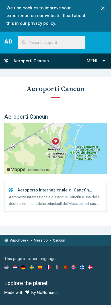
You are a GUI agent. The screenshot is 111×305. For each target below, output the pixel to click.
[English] (6, 267)
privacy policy (41, 23)
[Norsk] (73, 267)
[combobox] (51, 42)
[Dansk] (90, 267)
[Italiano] (57, 267)
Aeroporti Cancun (30, 61)
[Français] (48, 267)
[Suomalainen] (82, 267)
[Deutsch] (23, 267)
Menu (93, 61)
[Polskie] (65, 267)
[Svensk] (32, 267)
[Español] (40, 267)
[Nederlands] (15, 267)
